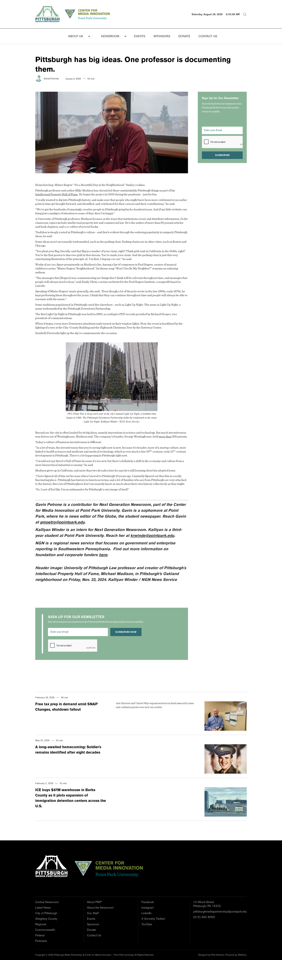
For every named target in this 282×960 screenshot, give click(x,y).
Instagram (147, 907)
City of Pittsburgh (46, 913)
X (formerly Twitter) (153, 919)
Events (139, 36)
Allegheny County (46, 919)
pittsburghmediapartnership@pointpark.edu (220, 911)
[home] (73, 14)
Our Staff (93, 913)
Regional (40, 924)
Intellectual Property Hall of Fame (56, 194)
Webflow (242, 954)
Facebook (147, 902)
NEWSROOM (110, 36)
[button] (77, 36)
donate (184, 36)
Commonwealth (45, 930)
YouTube (146, 924)
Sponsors (161, 36)
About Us (75, 36)
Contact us (207, 36)
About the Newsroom (100, 907)
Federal (40, 935)
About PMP (94, 902)
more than (165, 436)
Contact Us (94, 935)
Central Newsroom (47, 902)
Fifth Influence (217, 954)
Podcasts (41, 941)
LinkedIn (146, 913)
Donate (91, 930)
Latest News (43, 907)
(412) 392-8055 (204, 917)
